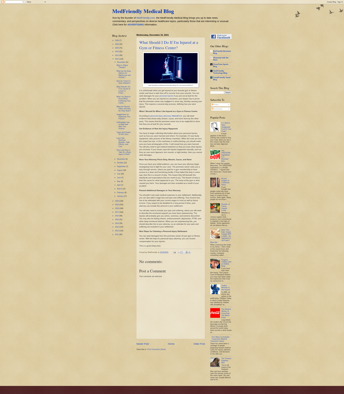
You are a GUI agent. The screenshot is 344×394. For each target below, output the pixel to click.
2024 (117, 48)
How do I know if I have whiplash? (123, 82)
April (119, 185)
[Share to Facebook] (186, 252)
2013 (117, 227)
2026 (117, 40)
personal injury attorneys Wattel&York (166, 116)
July (119, 174)
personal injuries (166, 96)
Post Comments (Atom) (156, 349)
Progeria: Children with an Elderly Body (226, 263)
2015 (117, 220)
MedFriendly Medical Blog (143, 11)
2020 (117, 201)
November (121, 159)
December (121, 62)
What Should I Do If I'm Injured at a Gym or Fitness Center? (168, 45)
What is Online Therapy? (122, 66)
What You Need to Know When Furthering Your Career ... (124, 100)
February (120, 192)
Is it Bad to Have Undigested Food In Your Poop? (226, 127)
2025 (117, 44)
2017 (117, 212)
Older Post (199, 344)
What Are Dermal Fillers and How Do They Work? (124, 109)
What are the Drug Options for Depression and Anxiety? (124, 74)
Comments (217, 109)
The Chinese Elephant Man (226, 360)
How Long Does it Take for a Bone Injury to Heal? (124, 152)
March (119, 189)
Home (171, 344)
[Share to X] (184, 252)
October (120, 163)
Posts (215, 105)
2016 (117, 216)
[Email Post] (174, 252)
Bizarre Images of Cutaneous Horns (225, 182)
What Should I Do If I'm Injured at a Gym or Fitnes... (123, 90)
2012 (117, 231)
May (119, 181)
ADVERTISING (135, 24)
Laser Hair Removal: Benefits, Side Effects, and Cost (123, 142)
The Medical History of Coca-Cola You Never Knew (226, 313)
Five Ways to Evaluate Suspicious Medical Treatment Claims (219, 339)
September (121, 166)
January (120, 196)
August (120, 170)
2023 (117, 52)
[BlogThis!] (181, 252)
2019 (117, 205)
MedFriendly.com (145, 18)
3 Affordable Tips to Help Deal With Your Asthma (123, 125)
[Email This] (179, 252)
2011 (117, 234)
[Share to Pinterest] (189, 252)
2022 (117, 55)
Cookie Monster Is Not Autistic (225, 287)
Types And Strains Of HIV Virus (124, 133)
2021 (117, 59)
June (119, 178)
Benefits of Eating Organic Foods (225, 207)
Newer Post (142, 344)
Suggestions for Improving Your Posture (123, 116)
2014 (117, 223)
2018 (117, 208)
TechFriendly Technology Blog (220, 72)
